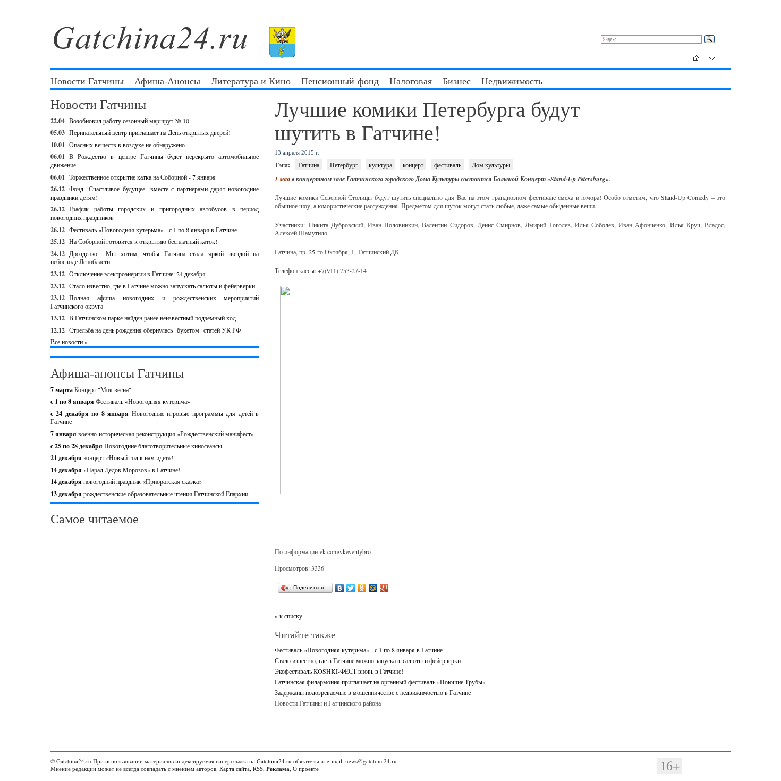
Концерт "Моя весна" (90, 389)
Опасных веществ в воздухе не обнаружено (127, 144)
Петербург (344, 164)
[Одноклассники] (362, 588)
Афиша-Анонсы (167, 80)
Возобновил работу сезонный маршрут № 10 (129, 120)
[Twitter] (350, 588)
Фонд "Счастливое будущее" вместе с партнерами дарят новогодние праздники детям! (154, 192)
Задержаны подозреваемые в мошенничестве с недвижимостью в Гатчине (373, 692)
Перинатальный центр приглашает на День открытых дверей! (150, 132)
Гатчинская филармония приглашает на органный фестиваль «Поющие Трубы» (380, 681)
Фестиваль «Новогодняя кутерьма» (120, 401)
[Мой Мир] (373, 588)
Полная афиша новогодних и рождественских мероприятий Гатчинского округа (154, 301)
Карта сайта (234, 768)
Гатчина (308, 164)
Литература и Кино (251, 80)
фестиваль (447, 164)
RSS (258, 768)
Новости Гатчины (87, 80)
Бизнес (457, 80)
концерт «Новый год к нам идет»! (111, 457)
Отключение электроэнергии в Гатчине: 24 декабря (137, 273)
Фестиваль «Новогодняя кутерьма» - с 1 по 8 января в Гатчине (153, 229)
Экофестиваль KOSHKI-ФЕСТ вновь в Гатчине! (339, 671)
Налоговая (410, 80)
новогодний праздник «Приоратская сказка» (126, 481)
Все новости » (69, 341)
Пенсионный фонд (340, 80)
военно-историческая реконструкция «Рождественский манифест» (152, 433)
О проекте (306, 768)
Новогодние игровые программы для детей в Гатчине (154, 417)
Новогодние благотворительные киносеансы (136, 446)
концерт (413, 164)
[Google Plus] (384, 588)
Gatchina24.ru (274, 761)
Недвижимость (511, 80)
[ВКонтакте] (339, 588)
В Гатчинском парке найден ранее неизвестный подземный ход (152, 317)
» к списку (288, 616)
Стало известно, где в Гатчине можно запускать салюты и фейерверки (162, 286)
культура (380, 164)
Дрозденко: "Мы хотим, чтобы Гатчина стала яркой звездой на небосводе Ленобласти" (154, 257)
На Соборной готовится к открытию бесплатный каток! (143, 241)
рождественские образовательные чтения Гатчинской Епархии (149, 493)
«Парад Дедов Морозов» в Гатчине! (115, 469)
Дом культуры (491, 164)
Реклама (278, 769)
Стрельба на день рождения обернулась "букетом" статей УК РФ (155, 330)
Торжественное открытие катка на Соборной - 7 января (142, 177)
